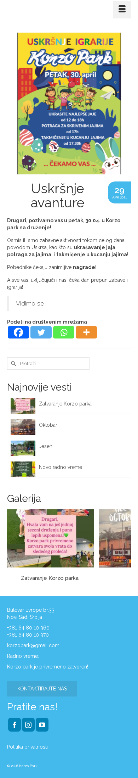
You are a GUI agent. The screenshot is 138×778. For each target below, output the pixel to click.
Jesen (45, 446)
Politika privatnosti (27, 747)
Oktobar (48, 425)
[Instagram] (28, 725)
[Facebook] (18, 332)
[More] (86, 332)
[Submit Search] (12, 363)
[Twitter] (41, 332)
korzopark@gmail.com (33, 645)
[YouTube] (42, 725)
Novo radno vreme (60, 467)
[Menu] (122, 9)
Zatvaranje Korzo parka (66, 404)
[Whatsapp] (63, 332)
